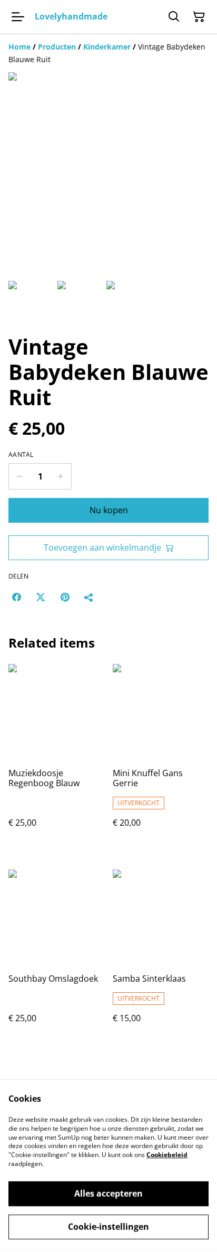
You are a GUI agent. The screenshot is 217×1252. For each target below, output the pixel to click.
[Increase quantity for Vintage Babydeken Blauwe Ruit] (61, 476)
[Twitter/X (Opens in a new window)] (40, 597)
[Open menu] (18, 16)
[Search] (173, 16)
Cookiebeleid (167, 1154)
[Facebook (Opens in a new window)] (16, 597)
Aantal (21, 454)
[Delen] (89, 597)
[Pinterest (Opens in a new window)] (65, 597)
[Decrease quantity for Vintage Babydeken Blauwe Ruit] (19, 476)
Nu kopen (109, 510)
